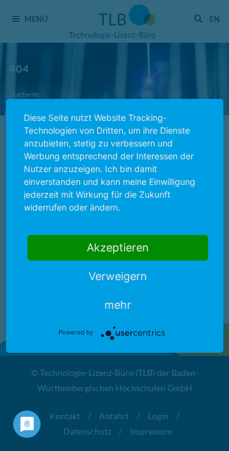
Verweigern (118, 276)
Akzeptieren (118, 247)
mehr (117, 304)
